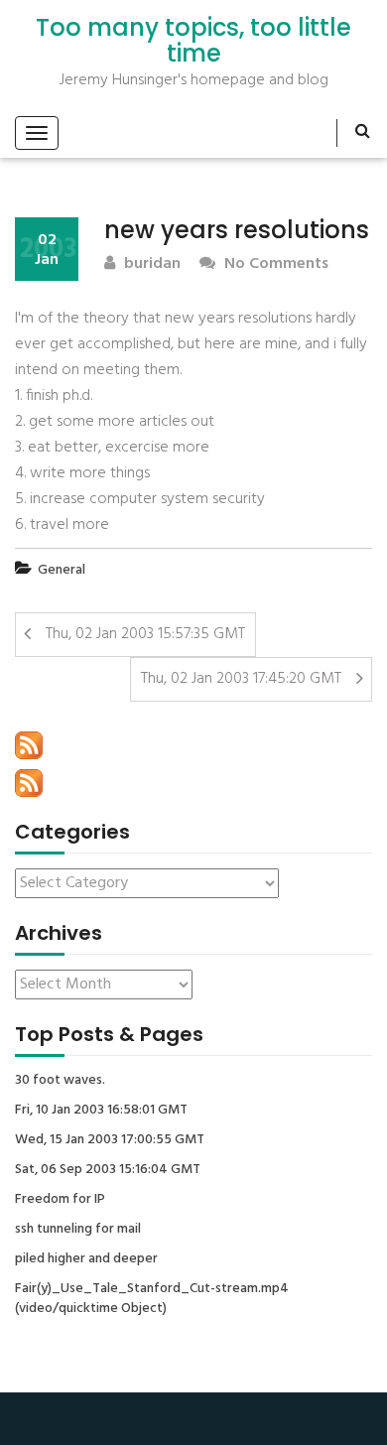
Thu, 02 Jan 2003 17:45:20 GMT (241, 679)
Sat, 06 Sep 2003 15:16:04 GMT (107, 1170)
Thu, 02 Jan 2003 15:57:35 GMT (145, 634)
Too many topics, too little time (193, 41)
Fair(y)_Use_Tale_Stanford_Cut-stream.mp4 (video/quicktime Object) (152, 1299)
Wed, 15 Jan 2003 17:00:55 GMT (109, 1140)
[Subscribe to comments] (29, 783)
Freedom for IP (60, 1200)
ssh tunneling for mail (78, 1230)
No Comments (274, 264)
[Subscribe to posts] (29, 745)
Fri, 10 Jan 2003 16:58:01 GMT (101, 1110)
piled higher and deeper (86, 1259)
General (61, 570)
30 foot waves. (60, 1081)
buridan (150, 264)
